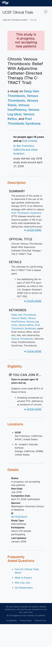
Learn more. (28, 612)
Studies (15, 20)
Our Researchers (24, 587)
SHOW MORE (33, 230)
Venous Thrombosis (22, 338)
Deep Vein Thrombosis (23, 314)
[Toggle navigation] (46, 12)
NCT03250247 (19, 516)
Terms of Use (40, 620)
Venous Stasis (18, 318)
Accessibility (11, 620)
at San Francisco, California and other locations (25, 149)
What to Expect (23, 577)
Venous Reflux (26, 325)
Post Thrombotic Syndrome (26, 212)
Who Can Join (22, 582)
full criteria (29, 140)
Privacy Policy (26, 620)
